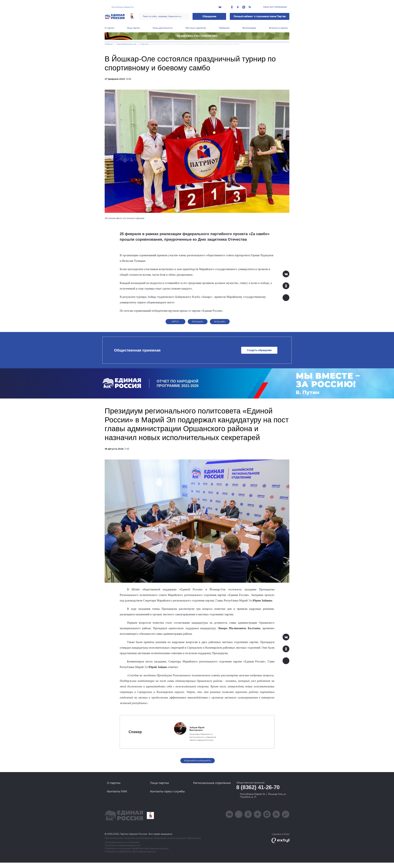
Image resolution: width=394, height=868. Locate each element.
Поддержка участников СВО (197, 36)
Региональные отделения (212, 783)
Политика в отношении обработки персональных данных (137, 848)
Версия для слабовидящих (275, 7)
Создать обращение (259, 350)
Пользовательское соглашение (122, 842)
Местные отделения (196, 28)
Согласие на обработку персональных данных (130, 851)
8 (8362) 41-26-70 (258, 787)
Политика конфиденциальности (122, 845)
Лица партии (133, 28)
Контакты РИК (117, 791)
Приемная (224, 28)
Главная (109, 44)
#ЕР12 (175, 321)
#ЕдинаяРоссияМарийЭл (197, 760)
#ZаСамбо (197, 321)
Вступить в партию (278, 28)
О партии (109, 28)
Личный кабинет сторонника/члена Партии (259, 16)
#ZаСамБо (219, 321)
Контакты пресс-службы (167, 791)
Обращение (209, 16)
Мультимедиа (249, 28)
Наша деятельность (163, 28)
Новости (144, 44)
